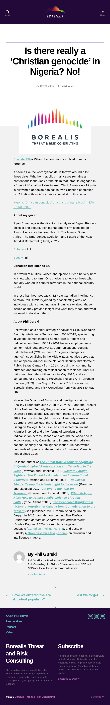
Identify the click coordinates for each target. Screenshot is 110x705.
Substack (19, 249)
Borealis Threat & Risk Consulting (34, 696)
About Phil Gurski (17, 616)
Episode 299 (22, 159)
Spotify (18, 257)
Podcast (73, 36)
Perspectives (14, 621)
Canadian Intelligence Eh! (48, 36)
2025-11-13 (67, 86)
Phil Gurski (48, 86)
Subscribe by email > (68, 679)
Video (9, 632)
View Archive (36, 574)
